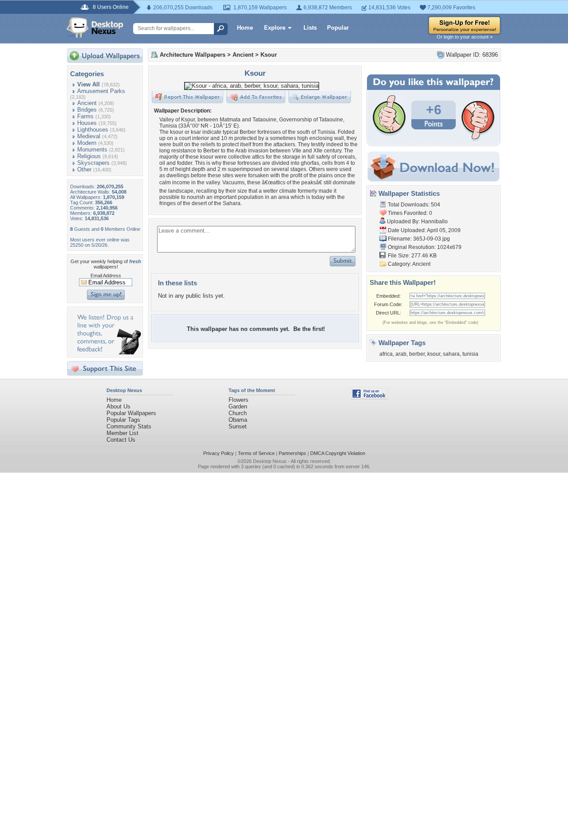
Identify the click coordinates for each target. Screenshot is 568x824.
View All (88, 84)
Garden (238, 406)
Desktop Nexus (270, 461)
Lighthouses (92, 129)
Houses (87, 123)
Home (245, 27)
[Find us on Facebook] (369, 397)
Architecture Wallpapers (192, 54)
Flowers (238, 399)
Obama (238, 419)
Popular (338, 27)
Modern (86, 143)
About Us (118, 406)
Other (84, 169)
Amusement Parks (101, 91)
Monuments (92, 149)
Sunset (238, 426)
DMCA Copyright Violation (337, 453)
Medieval (88, 136)
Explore (274, 27)
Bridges (87, 109)
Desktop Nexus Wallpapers (95, 27)
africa (386, 354)
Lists (310, 27)
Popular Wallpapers (131, 413)
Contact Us (120, 439)
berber (417, 354)
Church (238, 413)
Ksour (268, 54)
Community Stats (128, 426)
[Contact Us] (107, 352)
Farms (85, 116)
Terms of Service (256, 453)
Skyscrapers (93, 162)
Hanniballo (434, 221)
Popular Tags (123, 419)
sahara (451, 354)
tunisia (470, 354)
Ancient (87, 103)
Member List (122, 433)
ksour (433, 354)
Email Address (106, 275)
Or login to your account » (465, 36)
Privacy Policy (218, 453)
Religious (89, 156)
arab (400, 354)
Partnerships (292, 453)
